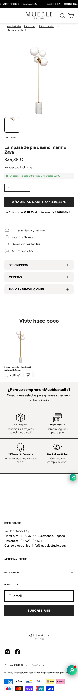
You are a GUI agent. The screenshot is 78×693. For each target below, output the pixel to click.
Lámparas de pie (48, 26)
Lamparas (10, 137)
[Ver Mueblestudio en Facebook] (17, 652)
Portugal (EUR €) (13, 665)
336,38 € (12, 375)
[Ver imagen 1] (12, 125)
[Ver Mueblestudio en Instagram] (7, 652)
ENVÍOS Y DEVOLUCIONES (26, 289)
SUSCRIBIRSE (39, 611)
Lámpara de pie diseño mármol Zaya (18, 368)
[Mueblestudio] (39, 15)
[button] (62, 16)
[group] (39, 4)
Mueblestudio (13, 26)
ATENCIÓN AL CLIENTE (15, 559)
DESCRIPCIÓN (18, 265)
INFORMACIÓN (11, 572)
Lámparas (29, 26)
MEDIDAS (15, 277)
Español (36, 665)
